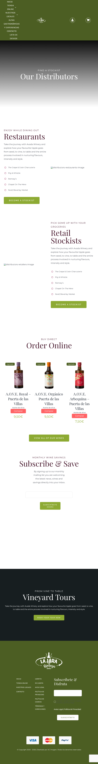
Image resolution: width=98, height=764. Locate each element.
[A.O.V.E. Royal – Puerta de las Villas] (18, 374)
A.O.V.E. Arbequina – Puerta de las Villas (79, 401)
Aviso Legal (58, 709)
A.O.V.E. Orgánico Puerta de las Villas (49, 399)
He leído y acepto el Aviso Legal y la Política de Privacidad (68, 702)
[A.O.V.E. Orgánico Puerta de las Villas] (48, 374)
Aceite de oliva (18, 408)
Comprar (18, 411)
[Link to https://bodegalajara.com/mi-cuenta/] (72, 20)
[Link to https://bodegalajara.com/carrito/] (88, 20)
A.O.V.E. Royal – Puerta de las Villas (18, 399)
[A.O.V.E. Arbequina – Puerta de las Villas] (79, 374)
